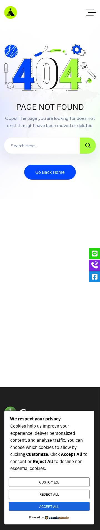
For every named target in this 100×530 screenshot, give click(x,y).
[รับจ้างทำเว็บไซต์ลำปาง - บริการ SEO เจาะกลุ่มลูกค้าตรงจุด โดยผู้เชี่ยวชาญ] (31, 12)
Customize (49, 482)
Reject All (49, 494)
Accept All (49, 506)
